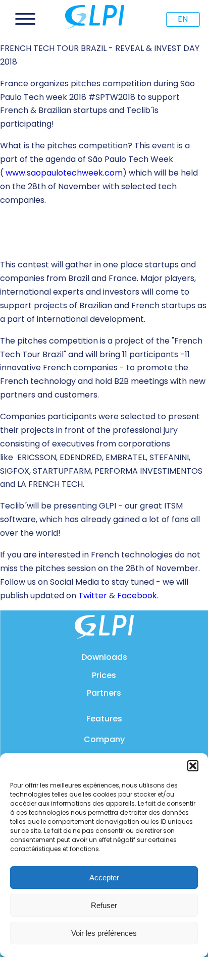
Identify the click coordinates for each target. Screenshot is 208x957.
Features (104, 718)
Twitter (92, 595)
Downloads (104, 657)
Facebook (137, 595)
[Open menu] (25, 19)
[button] (193, 766)
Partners (104, 693)
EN (183, 19)
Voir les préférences (104, 933)
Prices (104, 675)
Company (104, 739)
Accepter (104, 877)
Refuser (104, 905)
